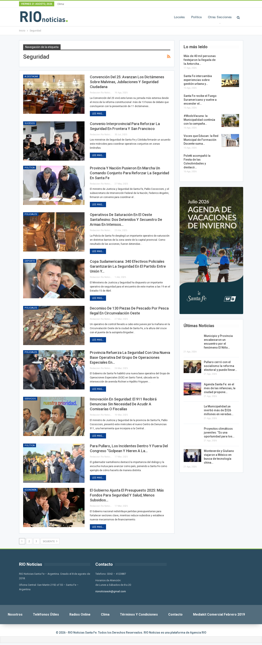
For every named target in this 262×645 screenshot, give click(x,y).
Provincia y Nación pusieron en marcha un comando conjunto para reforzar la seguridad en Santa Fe (129, 173)
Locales (179, 17)
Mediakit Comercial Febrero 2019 (219, 614)
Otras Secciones (220, 17)
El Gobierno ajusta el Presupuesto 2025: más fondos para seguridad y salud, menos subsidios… (127, 495)
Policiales (31, 214)
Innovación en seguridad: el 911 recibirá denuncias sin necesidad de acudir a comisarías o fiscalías (123, 404)
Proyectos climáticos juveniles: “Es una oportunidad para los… (219, 432)
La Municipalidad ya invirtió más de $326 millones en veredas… (218, 410)
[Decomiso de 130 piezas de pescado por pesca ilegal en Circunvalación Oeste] (54, 325)
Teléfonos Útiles (46, 614)
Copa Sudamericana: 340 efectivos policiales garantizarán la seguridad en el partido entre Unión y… (128, 266)
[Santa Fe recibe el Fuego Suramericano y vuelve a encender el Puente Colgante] (230, 100)
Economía (30, 490)
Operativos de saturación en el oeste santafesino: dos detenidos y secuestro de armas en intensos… (126, 219)
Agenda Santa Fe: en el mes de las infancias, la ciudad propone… (219, 388)
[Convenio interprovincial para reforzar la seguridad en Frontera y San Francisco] (54, 141)
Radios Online (79, 614)
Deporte (30, 261)
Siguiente (49, 541)
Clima (105, 614)
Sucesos (30, 123)
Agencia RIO (198, 632)
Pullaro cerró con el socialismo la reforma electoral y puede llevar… (220, 365)
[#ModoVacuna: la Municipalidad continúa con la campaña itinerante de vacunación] (230, 120)
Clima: (60, 4)
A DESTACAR (31, 76)
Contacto (175, 614)
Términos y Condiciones (139, 614)
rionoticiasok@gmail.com (110, 591)
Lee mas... (98, 113)
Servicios (30, 398)
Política (196, 17)
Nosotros (15, 614)
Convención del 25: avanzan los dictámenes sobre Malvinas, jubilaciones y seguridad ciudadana (127, 82)
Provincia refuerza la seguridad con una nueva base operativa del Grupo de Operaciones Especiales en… (130, 357)
